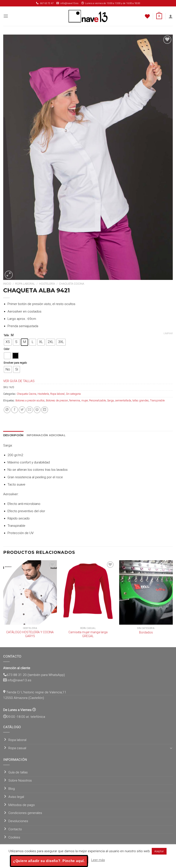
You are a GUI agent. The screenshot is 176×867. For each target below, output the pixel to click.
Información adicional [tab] (46, 435)
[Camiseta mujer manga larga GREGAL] (88, 592)
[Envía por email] (29, 409)
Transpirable (157, 400)
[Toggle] (171, 748)
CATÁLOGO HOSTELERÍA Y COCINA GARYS (30, 634)
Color (6, 349)
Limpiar (168, 333)
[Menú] (5, 16)
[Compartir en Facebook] (14, 409)
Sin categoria (73, 393)
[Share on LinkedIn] (44, 409)
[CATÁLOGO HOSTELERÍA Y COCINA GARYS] (30, 592)
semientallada (123, 400)
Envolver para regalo (15, 362)
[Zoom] (9, 275)
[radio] (7, 342)
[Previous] (3, 603)
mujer (84, 400)
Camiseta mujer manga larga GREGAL (88, 634)
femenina (74, 400)
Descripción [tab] (13, 435)
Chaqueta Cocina (71, 283)
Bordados (146, 632)
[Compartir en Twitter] (22, 409)
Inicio (7, 283)
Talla (6, 335)
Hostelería (47, 283)
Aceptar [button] (159, 851)
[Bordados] (146, 592)
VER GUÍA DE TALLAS (19, 381)
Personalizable (97, 400)
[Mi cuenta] (170, 16)
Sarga (110, 400)
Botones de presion (57, 400)
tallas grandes (140, 400)
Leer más (98, 860)
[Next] (172, 603)
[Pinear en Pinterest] (37, 409)
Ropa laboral (25, 283)
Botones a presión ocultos (30, 400)
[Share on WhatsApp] (7, 409)
